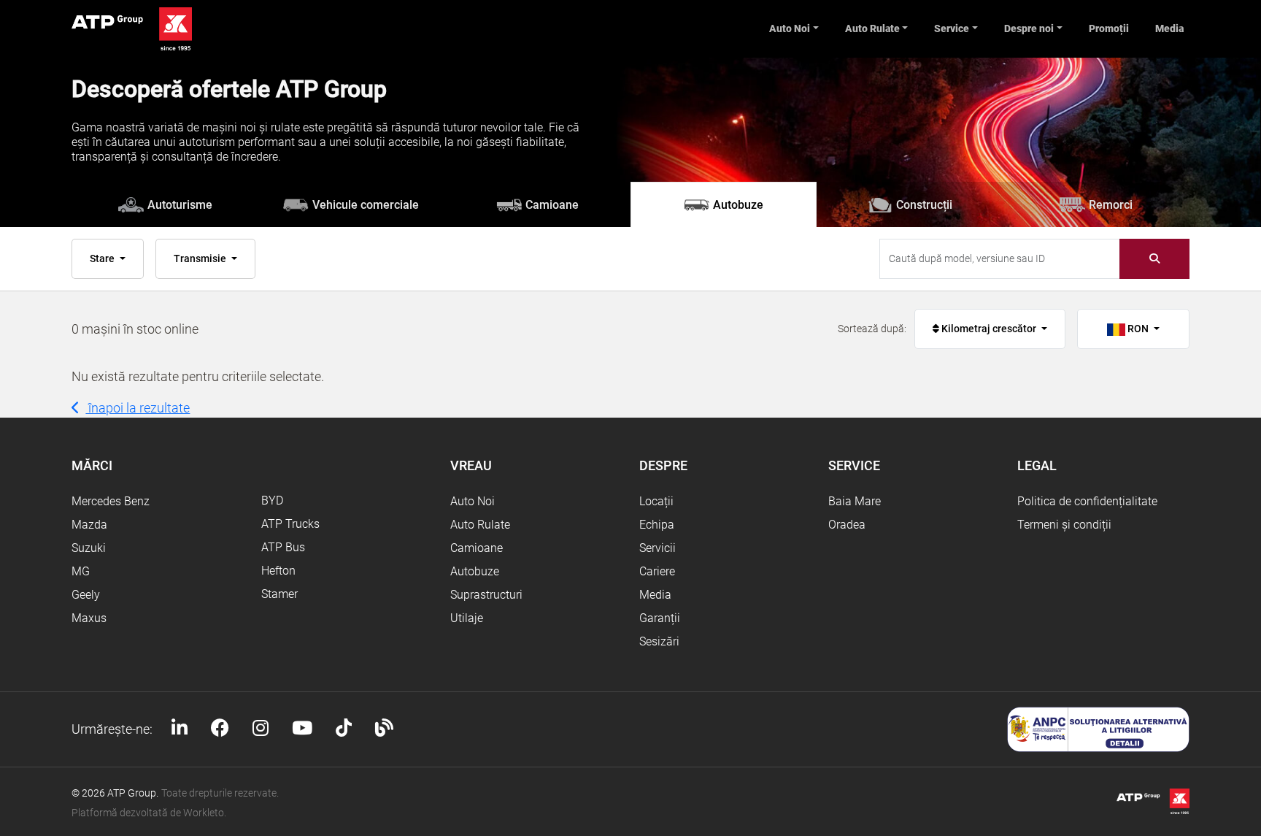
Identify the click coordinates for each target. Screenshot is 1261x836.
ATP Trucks (290, 524)
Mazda (89, 525)
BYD (272, 500)
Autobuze (474, 571)
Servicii (657, 548)
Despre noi (1029, 28)
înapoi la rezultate (137, 407)
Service (951, 28)
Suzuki (89, 548)
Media (1169, 28)
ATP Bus (283, 547)
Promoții (1109, 28)
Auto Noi (789, 28)
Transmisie (201, 258)
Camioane (476, 548)
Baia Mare (854, 501)
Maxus (89, 618)
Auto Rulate (872, 28)
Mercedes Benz (111, 501)
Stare (103, 258)
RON (1138, 328)
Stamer (279, 594)
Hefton (278, 571)
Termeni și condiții (1064, 525)
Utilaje (466, 618)
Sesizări (659, 641)
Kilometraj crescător (988, 328)
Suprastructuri (486, 595)
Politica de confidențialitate (1087, 501)
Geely (86, 595)
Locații (656, 501)
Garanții (659, 618)
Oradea (846, 525)
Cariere (657, 571)
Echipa (656, 525)
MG (81, 571)
